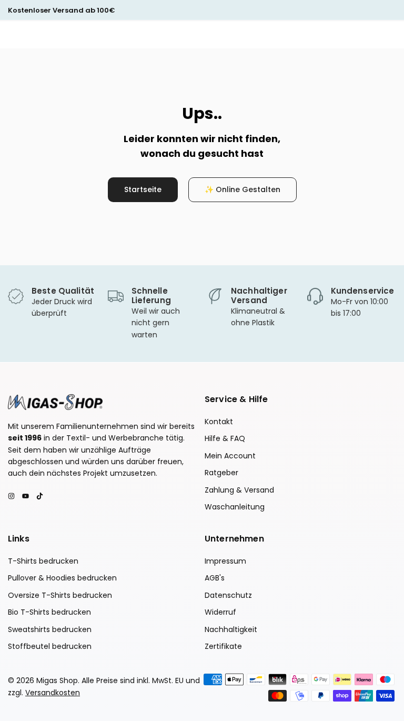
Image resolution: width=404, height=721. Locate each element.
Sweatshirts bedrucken (50, 629)
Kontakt (219, 421)
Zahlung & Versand (239, 490)
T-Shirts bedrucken (43, 561)
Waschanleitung (235, 507)
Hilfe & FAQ (225, 438)
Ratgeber (221, 472)
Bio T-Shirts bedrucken (49, 612)
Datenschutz (228, 595)
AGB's (215, 578)
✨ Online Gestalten (242, 189)
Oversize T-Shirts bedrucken (60, 595)
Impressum (225, 561)
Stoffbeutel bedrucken (50, 646)
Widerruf (220, 612)
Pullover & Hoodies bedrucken (62, 578)
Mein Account (230, 455)
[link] (52, 302)
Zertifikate (223, 646)
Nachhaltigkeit (231, 629)
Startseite (142, 189)
